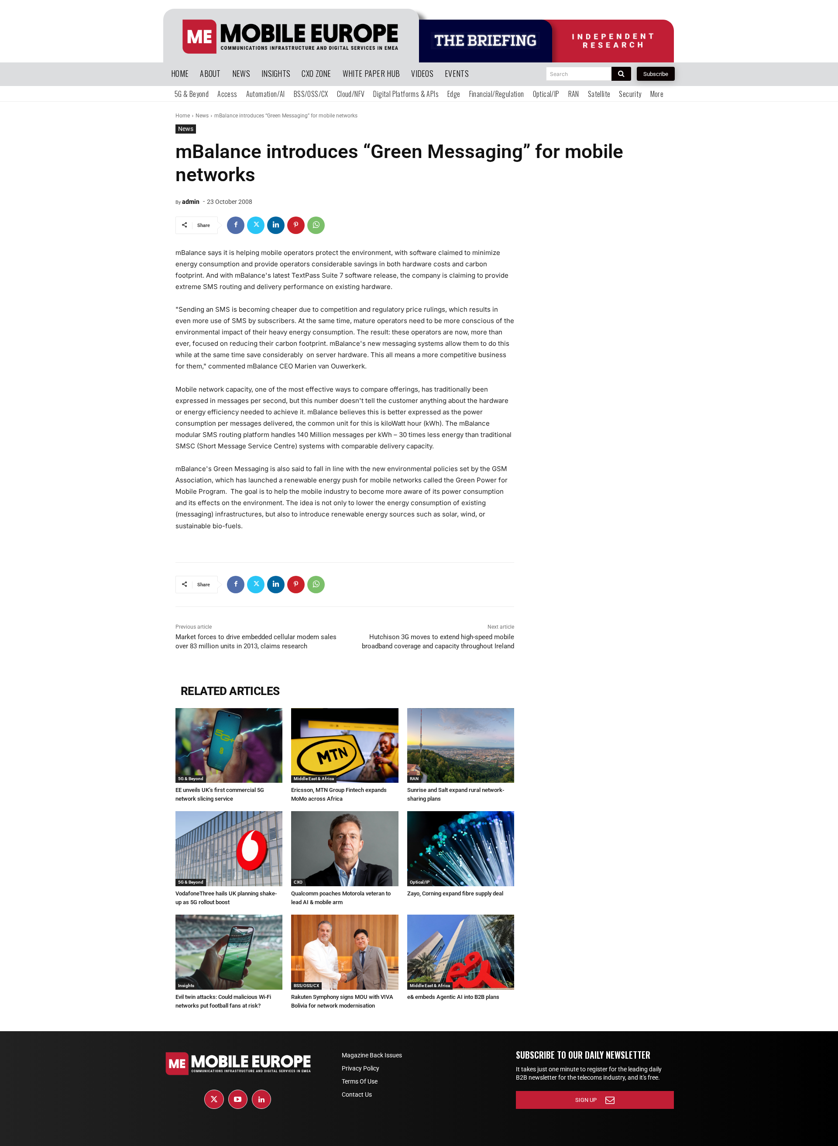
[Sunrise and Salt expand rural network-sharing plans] (460, 745)
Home (182, 116)
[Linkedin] (276, 225)
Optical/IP (419, 882)
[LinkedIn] (261, 1099)
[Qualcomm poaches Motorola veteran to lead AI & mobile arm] (344, 848)
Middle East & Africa (314, 778)
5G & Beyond (190, 778)
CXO (298, 882)
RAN (414, 778)
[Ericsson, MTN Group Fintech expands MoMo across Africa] (344, 745)
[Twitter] (255, 225)
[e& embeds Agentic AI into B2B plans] (460, 952)
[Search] (621, 74)
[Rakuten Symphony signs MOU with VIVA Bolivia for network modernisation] (344, 952)
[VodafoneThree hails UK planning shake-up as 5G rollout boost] (228, 848)
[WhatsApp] (316, 225)
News (202, 116)
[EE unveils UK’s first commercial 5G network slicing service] (228, 745)
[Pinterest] (296, 225)
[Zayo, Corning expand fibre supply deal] (460, 848)
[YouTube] (237, 1099)
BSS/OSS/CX (306, 985)
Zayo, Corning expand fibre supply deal (455, 893)
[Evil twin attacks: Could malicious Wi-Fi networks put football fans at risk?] (228, 952)
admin (190, 201)
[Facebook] (235, 225)
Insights (186, 985)
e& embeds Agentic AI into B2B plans (453, 997)
